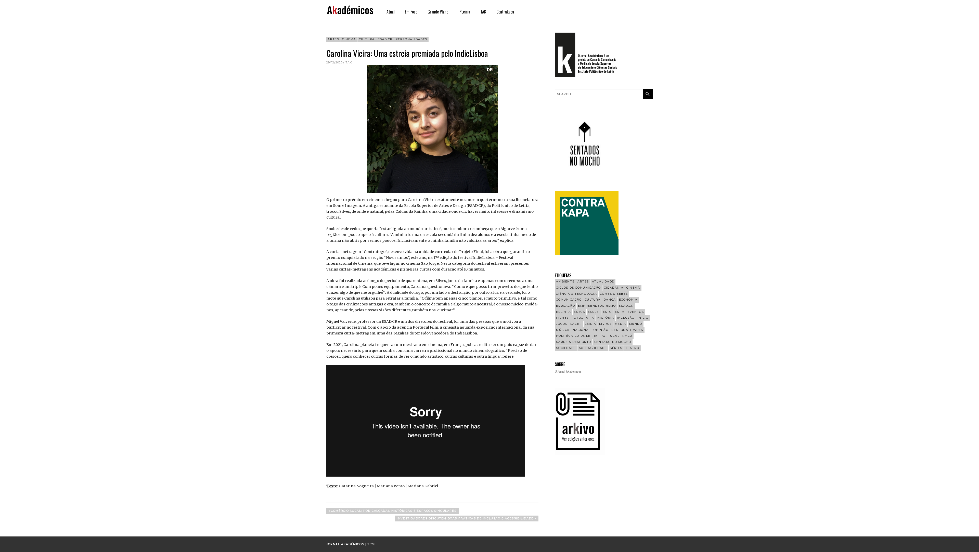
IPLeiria (464, 12)
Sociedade (566, 348)
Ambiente (565, 281)
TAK (483, 12)
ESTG (607, 312)
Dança (610, 299)
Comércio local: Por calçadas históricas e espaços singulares (393, 511)
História (605, 317)
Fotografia (583, 317)
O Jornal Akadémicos (568, 371)
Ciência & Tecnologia (576, 293)
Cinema (349, 39)
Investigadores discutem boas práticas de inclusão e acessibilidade (465, 519)
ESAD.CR (385, 39)
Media (620, 324)
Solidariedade (593, 348)
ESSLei (594, 312)
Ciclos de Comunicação (578, 287)
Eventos (635, 312)
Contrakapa (505, 12)
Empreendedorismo (597, 305)
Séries (616, 348)
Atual (391, 12)
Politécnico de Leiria (577, 336)
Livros (605, 324)
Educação (565, 305)
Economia (628, 299)
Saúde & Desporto (573, 342)
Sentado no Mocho (612, 342)
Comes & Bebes (614, 293)
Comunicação (569, 299)
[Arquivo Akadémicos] (580, 453)
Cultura (367, 39)
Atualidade (603, 281)
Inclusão (626, 317)
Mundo (635, 324)
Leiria (590, 324)
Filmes (562, 317)
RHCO (627, 336)
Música (563, 330)
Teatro (632, 348)
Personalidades (411, 39)
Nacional (582, 330)
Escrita (563, 312)
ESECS (579, 312)
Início (643, 317)
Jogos (561, 324)
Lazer (576, 324)
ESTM (619, 312)
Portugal (610, 336)
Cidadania (613, 287)
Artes (333, 39)
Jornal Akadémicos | (347, 544)
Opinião (601, 330)
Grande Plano (438, 12)
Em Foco (411, 12)
